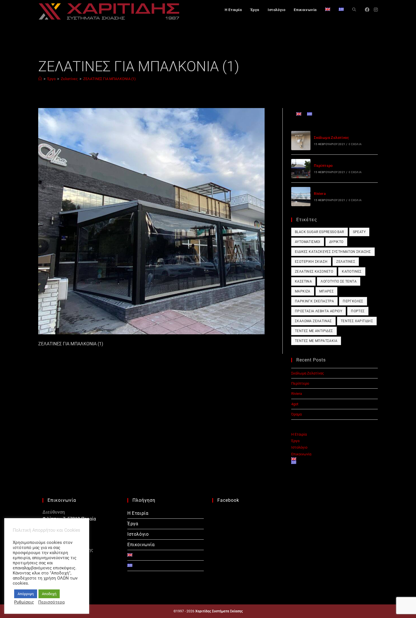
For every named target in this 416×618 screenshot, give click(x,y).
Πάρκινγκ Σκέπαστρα (314, 301)
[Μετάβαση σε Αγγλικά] (327, 10)
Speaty (359, 232)
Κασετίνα (303, 281)
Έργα (295, 441)
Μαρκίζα (302, 291)
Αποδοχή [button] (49, 594)
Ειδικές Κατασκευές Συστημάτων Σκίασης (333, 252)
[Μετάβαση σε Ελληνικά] (309, 113)
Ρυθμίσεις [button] (24, 602)
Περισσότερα (51, 602)
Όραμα (296, 414)
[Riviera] (300, 196)
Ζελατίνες (345, 262)
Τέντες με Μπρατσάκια (316, 341)
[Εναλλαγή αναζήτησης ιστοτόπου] (354, 10)
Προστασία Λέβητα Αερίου (318, 311)
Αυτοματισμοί (307, 242)
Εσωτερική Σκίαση (311, 262)
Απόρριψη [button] (26, 594)
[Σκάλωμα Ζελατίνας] (300, 140)
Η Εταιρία (299, 434)
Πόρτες (357, 311)
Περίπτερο (323, 165)
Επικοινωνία (301, 454)
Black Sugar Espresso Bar (319, 232)
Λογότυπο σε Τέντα (339, 281)
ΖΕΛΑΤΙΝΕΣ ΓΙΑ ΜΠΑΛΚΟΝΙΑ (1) (109, 79)
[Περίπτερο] (300, 168)
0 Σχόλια (355, 144)
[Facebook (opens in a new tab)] (367, 9)
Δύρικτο (336, 242)
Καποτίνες (352, 272)
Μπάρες (326, 291)
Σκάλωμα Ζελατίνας (331, 137)
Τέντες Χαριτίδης (357, 321)
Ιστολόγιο (299, 447)
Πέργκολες (353, 301)
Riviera (320, 193)
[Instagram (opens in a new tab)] (376, 9)
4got (294, 404)
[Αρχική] (40, 79)
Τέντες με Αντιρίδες (314, 331)
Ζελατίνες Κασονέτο (314, 272)
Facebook (228, 500)
